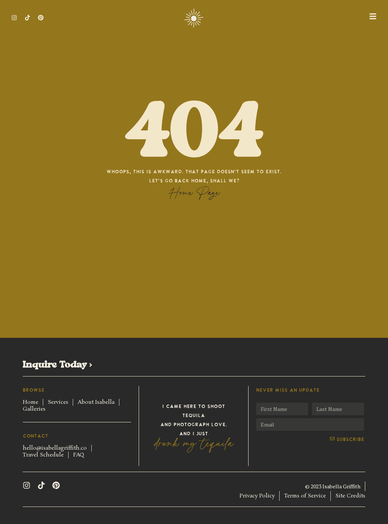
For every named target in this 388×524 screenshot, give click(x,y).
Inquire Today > (57, 365)
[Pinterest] (56, 485)
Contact (35, 436)
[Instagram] (14, 17)
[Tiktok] (27, 17)
